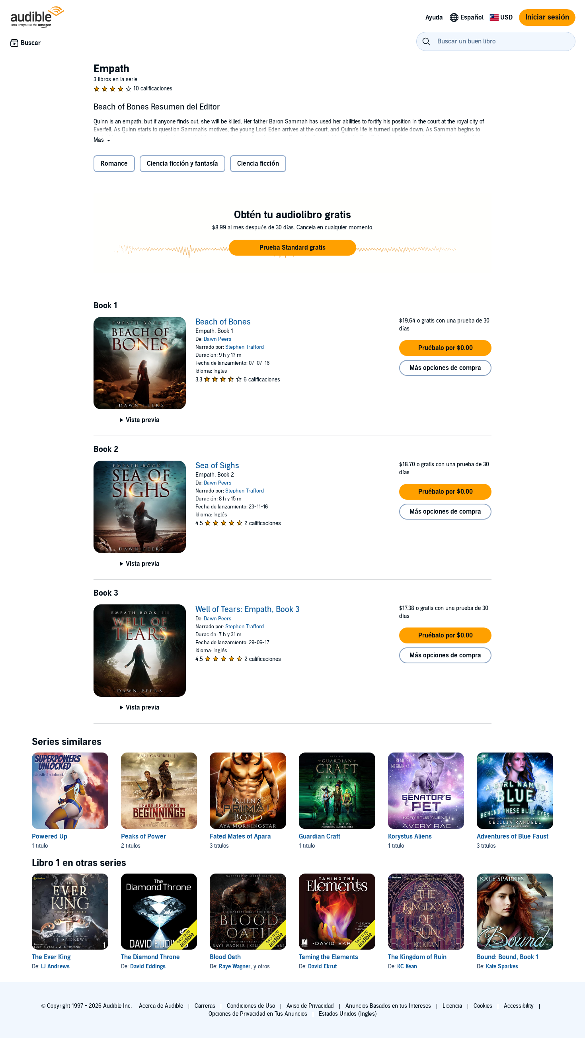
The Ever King (51, 957)
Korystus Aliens (410, 837)
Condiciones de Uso (251, 1006)
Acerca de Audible (161, 1006)
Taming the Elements (328, 957)
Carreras (205, 1006)
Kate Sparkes (502, 966)
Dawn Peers (217, 339)
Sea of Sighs (217, 466)
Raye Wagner (235, 966)
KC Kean (407, 966)
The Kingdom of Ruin (417, 957)
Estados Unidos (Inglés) (348, 1014)
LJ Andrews (55, 966)
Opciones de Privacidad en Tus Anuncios (258, 1014)
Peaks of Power (143, 837)
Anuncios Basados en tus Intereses (388, 1006)
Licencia (452, 1006)
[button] (103, 140)
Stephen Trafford (244, 347)
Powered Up (49, 837)
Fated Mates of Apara (240, 837)
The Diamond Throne (150, 957)
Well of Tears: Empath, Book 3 (247, 609)
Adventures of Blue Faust (512, 837)
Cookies (483, 1006)
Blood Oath (225, 957)
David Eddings (148, 966)
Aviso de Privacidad (310, 1006)
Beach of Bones (223, 322)
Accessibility (519, 1006)
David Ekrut (322, 966)
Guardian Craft (319, 837)
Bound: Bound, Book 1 (507, 957)
